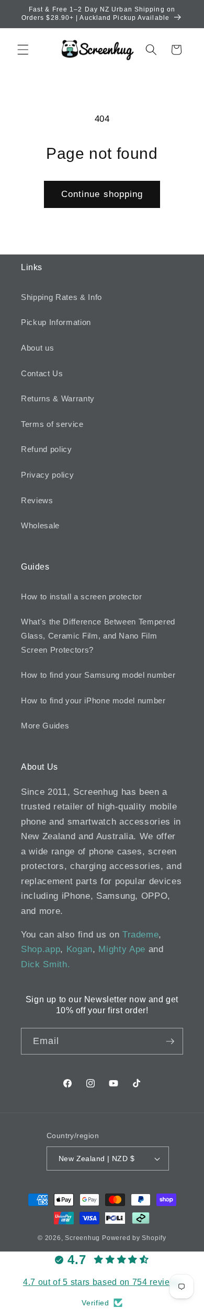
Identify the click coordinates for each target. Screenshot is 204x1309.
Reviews (37, 500)
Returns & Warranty (58, 398)
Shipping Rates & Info (61, 297)
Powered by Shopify (134, 1238)
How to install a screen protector (81, 596)
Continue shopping (102, 194)
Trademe (140, 934)
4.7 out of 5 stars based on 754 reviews (102, 1282)
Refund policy (46, 449)
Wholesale (40, 525)
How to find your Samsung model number (98, 674)
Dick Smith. (45, 964)
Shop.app (40, 949)
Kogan (79, 949)
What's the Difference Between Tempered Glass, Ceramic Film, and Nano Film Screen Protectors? (98, 635)
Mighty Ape (121, 949)
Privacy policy (47, 474)
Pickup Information (56, 322)
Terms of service (52, 424)
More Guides (45, 725)
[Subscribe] (170, 1041)
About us (37, 347)
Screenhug (82, 1238)
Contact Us (42, 373)
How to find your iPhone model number (93, 700)
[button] (23, 49)
